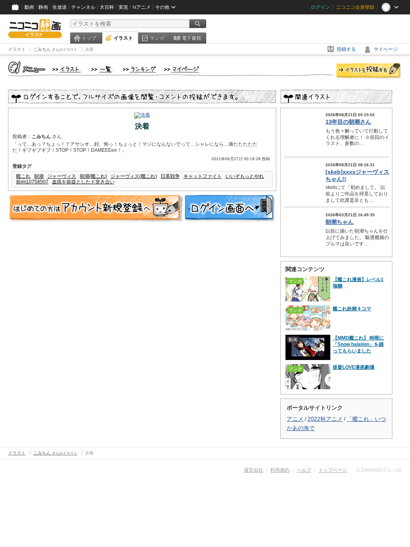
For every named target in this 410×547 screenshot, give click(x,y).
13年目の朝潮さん (348, 122)
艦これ (23, 176)
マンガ (157, 38)
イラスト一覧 (103, 69)
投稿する (346, 49)
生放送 (59, 7)
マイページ (386, 49)
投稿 (368, 71)
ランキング (140, 69)
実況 (123, 7)
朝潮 (39, 176)
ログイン (320, 7)
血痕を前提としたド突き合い (83, 182)
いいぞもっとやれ (244, 176)
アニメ (295, 419)
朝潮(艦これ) (93, 176)
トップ (89, 38)
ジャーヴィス (61, 176)
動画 (29, 7)
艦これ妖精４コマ (352, 309)
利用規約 (279, 470)
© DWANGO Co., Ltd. (379, 470)
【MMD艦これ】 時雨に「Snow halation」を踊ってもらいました (358, 344)
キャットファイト (202, 176)
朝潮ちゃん (340, 222)
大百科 (107, 7)
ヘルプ (304, 470)
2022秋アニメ (325, 419)
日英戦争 (170, 176)
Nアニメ (142, 7)
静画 (43, 7)
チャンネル (83, 7)
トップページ (332, 470)
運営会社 (253, 470)
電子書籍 (191, 38)
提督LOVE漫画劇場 (353, 367)
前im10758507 (32, 182)
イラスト (123, 38)
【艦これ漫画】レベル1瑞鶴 (358, 283)
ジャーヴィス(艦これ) (134, 176)
